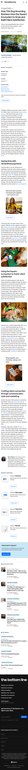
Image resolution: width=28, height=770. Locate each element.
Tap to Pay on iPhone (17, 238)
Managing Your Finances (8, 692)
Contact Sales (5, 100)
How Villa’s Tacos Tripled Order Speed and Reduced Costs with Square (16, 620)
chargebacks (14, 351)
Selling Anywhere (6, 690)
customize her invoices (12, 338)
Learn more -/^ (10, 217)
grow (2, 155)
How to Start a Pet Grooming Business (12, 665)
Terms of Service (21, 765)
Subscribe (24, 716)
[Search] (23, 2)
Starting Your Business (7, 662)
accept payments (21, 184)
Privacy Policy (10, 720)
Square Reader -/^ (5, 86)
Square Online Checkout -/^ (7, 91)
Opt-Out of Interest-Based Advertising (14, 767)
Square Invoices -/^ (5, 88)
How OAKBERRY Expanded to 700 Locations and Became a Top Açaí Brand (17, 604)
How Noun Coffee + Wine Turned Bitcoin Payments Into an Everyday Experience (17, 571)
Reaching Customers (6, 55)
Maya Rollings (5, 31)
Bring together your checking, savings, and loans (13, 360)
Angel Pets (11, 174)
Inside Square (5, 701)
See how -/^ (13, 486)
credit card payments (9, 227)
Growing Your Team (6, 697)
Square (10, 608)
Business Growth (17, 55)
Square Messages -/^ (5, 90)
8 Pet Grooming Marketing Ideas (10, 654)
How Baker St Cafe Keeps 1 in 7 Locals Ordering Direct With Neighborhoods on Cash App (16, 588)
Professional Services (7, 57)
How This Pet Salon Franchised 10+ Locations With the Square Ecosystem (14, 640)
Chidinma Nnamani (12, 576)
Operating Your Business (13, 598)
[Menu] (26, 2)
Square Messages (18, 402)
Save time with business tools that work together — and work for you (14, 193)
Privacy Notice (14, 765)
